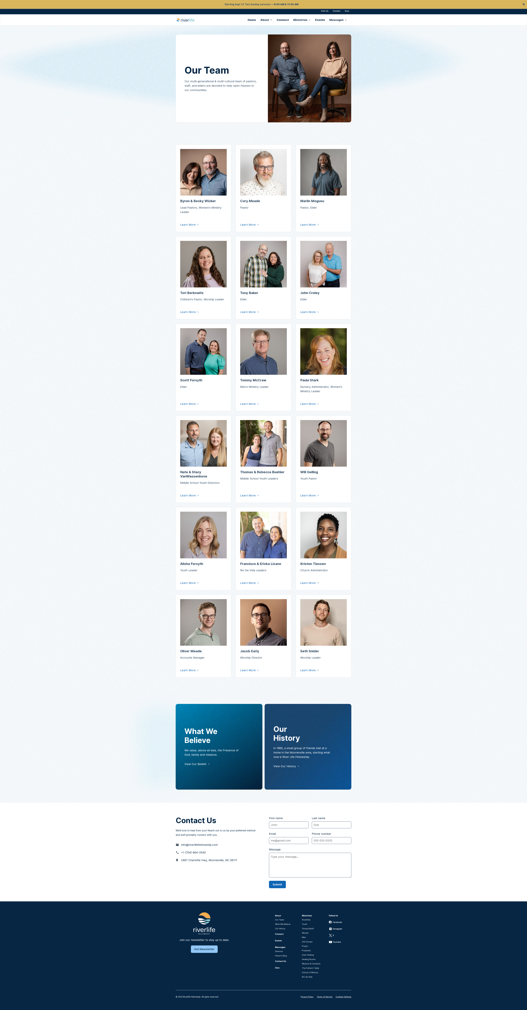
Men (304, 937)
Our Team (279, 920)
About (278, 915)
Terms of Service (324, 997)
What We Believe (283, 924)
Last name (318, 818)
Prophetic (306, 950)
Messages (280, 947)
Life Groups (307, 942)
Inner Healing (308, 955)
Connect (283, 20)
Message (275, 849)
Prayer (305, 946)
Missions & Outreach (311, 963)
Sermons (279, 951)
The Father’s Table (310, 968)
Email (272, 833)
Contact (336, 11)
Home (252, 20)
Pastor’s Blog (281, 956)
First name (276, 818)
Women (305, 933)
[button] (266, 20)
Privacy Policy (307, 997)
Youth (304, 924)
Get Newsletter (204, 949)
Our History (280, 928)
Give (347, 11)
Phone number (321, 833)
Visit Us (324, 11)
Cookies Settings (343, 997)
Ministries (307, 915)
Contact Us (280, 961)
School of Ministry (310, 972)
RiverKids (306, 920)
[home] (187, 20)
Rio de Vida (307, 977)
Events (320, 20)
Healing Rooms (309, 959)
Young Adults (308, 928)
